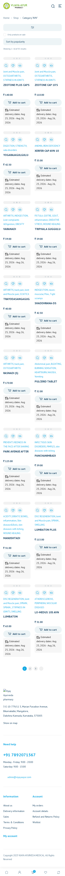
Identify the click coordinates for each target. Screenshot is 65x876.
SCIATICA (24, 294)
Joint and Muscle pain (13, 71)
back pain (19, 289)
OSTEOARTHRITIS (12, 75)
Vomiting (39, 376)
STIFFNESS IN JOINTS (13, 80)
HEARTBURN (41, 372)
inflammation (41, 219)
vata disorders (10, 150)
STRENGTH (21, 145)
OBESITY (19, 224)
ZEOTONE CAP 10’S (46, 85)
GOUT (55, 215)
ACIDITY (7, 516)
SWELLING (40, 524)
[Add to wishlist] (13, 65)
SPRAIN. (55, 520)
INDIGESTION (21, 215)
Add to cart (19, 102)
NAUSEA (52, 372)
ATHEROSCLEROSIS (44, 599)
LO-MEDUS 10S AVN (47, 612)
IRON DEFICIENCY (51, 145)
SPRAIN (23, 603)
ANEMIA (38, 145)
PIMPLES (51, 446)
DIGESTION (9, 145)
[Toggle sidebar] (32, 27)
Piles (46, 294)
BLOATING (56, 363)
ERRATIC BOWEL (20, 516)
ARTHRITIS (8, 215)
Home (6, 17)
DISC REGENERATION (45, 516)
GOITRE (47, 215)
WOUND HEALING (51, 224)
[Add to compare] (20, 65)
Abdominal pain (42, 363)
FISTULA (39, 215)
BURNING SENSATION (45, 368)
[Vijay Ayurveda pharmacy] (15, 5)
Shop (16, 17)
